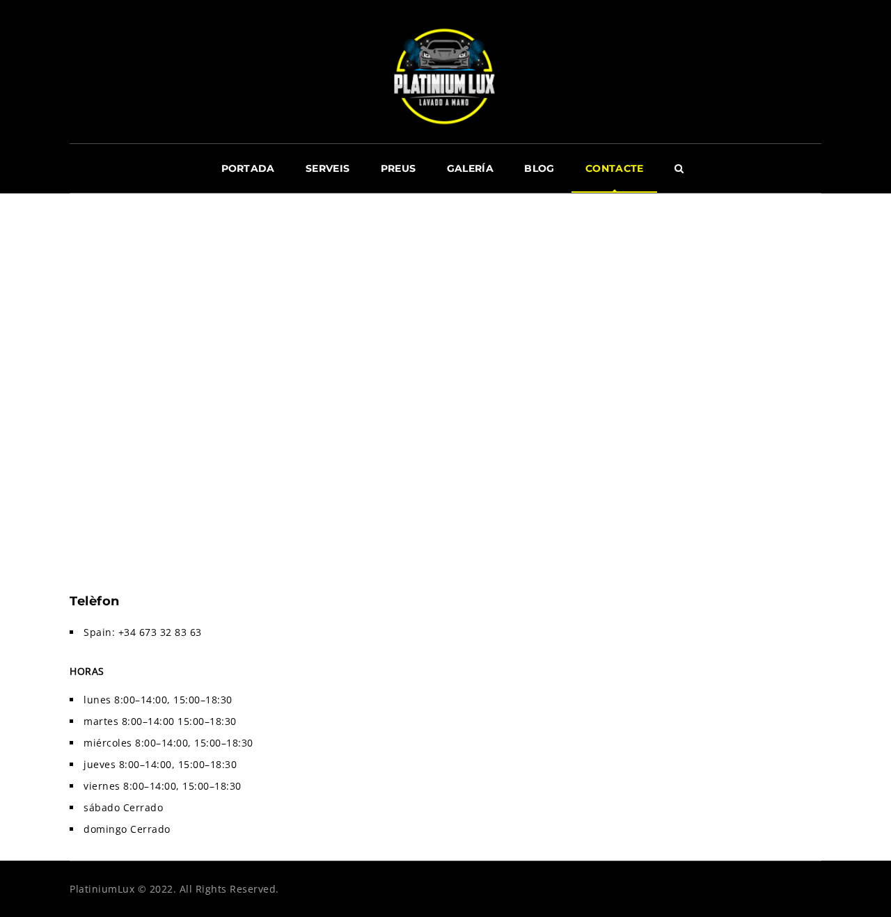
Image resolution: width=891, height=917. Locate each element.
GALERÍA (470, 168)
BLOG (539, 168)
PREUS (398, 168)
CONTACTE (614, 168)
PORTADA (248, 168)
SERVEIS (327, 168)
